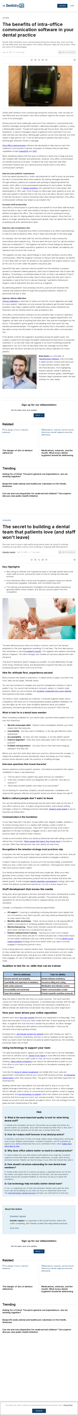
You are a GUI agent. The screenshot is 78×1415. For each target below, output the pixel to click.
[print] (75, 60)
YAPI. (34, 151)
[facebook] (32, 60)
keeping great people (58, 809)
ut (35, 1193)
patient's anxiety (34, 651)
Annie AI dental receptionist (26, 1072)
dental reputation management (43, 881)
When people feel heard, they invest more (42, 841)
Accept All (39, 1411)
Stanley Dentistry (30, 188)
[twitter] (39, 60)
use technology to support (29, 1094)
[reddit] (43, 60)
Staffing (5, 18)
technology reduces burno (23, 1193)
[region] (39, 1408)
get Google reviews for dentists (30, 1034)
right (10, 1193)
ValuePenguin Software (49, 359)
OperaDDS (23, 151)
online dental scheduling (21, 1061)
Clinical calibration (10, 301)
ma (63, 1144)
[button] (3, 5)
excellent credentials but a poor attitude (54, 691)
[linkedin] (35, 60)
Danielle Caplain (8, 552)
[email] (46, 60)
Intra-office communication (14, 145)
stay (18, 1146)
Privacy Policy (68, 1405)
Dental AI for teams (37, 1056)
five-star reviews (27, 1018)
